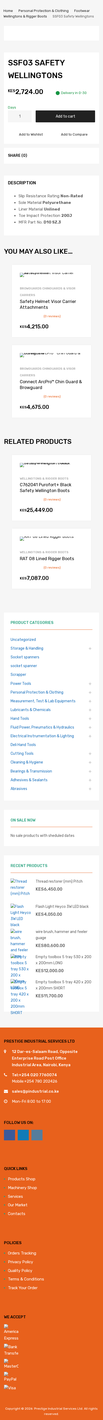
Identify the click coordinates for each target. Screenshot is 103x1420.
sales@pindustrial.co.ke (35, 1091)
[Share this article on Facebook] (35, 155)
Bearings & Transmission (31, 771)
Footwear (82, 11)
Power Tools (21, 683)
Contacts (16, 1213)
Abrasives (19, 789)
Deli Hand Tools (23, 745)
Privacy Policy (20, 1262)
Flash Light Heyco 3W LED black (62, 906)
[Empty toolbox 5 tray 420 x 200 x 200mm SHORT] (21, 1013)
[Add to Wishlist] (82, 275)
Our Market (17, 1205)
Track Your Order (23, 1287)
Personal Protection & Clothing (43, 11)
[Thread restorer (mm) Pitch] (21, 893)
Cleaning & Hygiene (27, 762)
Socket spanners (25, 657)
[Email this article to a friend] (63, 155)
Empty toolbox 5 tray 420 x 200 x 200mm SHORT (63, 985)
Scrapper (18, 674)
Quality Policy (20, 1270)
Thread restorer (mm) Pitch (59, 881)
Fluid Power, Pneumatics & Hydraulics (42, 727)
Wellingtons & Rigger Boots (25, 16)
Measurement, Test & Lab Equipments (43, 701)
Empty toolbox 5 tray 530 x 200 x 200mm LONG (63, 960)
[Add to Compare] (82, 283)
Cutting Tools (22, 753)
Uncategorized (23, 639)
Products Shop (21, 1179)
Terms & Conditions (26, 1279)
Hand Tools (20, 718)
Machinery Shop (22, 1187)
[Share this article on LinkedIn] (54, 155)
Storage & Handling (27, 648)
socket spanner (24, 666)
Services (15, 1196)
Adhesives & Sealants (29, 780)
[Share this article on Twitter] (44, 155)
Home (8, 11)
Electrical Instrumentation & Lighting (42, 736)
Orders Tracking (22, 1253)
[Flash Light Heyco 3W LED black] (21, 925)
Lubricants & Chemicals (31, 710)
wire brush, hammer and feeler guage (61, 935)
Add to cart (65, 116)
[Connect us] (9, 1135)
